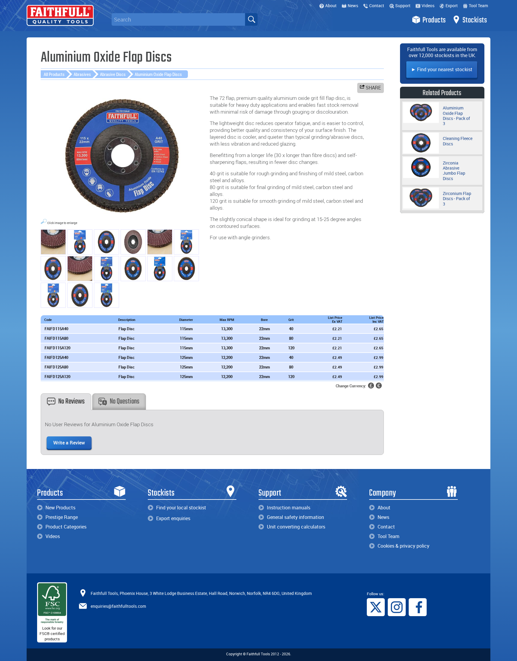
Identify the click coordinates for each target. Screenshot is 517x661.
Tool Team (478, 5)
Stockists (475, 20)
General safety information (295, 517)
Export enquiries (173, 518)
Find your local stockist (181, 507)
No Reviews (71, 401)
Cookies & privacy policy (403, 546)
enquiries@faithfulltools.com (118, 606)
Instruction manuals (288, 507)
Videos (428, 5)
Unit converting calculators (296, 526)
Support (402, 5)
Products (434, 20)
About (331, 5)
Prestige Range (61, 517)
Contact (376, 5)
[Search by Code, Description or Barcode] (251, 19)
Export (451, 5)
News (353, 5)
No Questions (124, 401)
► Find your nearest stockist (441, 69)
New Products (60, 507)
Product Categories (65, 526)
